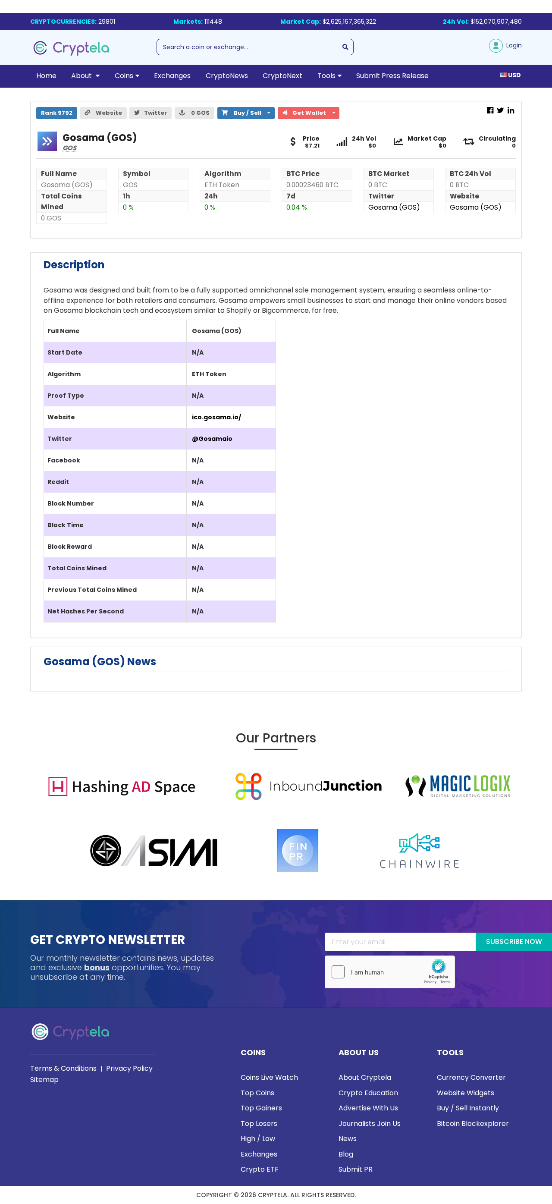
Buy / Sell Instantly (468, 1108)
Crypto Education (368, 1093)
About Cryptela (365, 1077)
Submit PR (356, 1169)
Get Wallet (312, 112)
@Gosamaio (212, 438)
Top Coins (257, 1093)
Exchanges (172, 76)
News (348, 1139)
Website (108, 113)
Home (46, 76)
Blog (346, 1154)
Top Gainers (261, 1108)
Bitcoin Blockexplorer (473, 1124)
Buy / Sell (243, 112)
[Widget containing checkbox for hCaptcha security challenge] (390, 972)
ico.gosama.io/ (216, 417)
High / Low (258, 1139)
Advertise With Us (368, 1108)
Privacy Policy (129, 1068)
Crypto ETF (260, 1169)
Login (512, 45)
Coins (124, 76)
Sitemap (44, 1080)
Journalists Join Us (370, 1124)
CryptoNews (227, 76)
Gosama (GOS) (394, 207)
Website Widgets (465, 1093)
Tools (326, 76)
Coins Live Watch (269, 1077)
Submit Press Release (392, 76)
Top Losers (259, 1124)
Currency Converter (471, 1077)
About (82, 76)
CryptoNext (282, 76)
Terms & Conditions (63, 1068)
